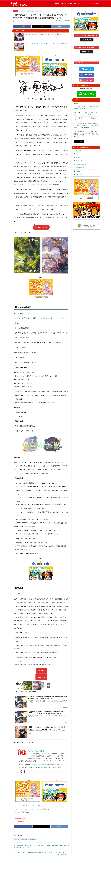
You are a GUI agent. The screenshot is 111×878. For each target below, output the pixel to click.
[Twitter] (18, 771)
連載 (62, 3)
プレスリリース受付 (86, 39)
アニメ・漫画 (68, 3)
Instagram (78, 157)
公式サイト (41, 670)
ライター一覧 (79, 160)
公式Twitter (41, 677)
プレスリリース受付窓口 (81, 164)
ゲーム (80, 3)
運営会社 (78, 171)
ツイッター (78, 150)
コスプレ (85, 3)
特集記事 (57, 3)
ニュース (15, 11)
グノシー (77, 125)
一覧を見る (79, 141)
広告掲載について (86, 51)
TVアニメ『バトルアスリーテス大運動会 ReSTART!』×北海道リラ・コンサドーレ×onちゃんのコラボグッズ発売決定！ (41, 853)
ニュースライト (86, 125)
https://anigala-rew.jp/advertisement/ (42, 767)
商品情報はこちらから (41, 227)
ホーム (51, 3)
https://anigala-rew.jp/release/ (42, 764)
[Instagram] (21, 771)
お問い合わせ (79, 174)
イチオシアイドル (94, 3)
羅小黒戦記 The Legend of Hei (34, 11)
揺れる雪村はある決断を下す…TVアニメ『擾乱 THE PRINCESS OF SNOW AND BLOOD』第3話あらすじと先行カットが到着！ (41, 847)
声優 (75, 3)
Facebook (78, 154)
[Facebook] (24, 771)
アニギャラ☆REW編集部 (64, 20)
